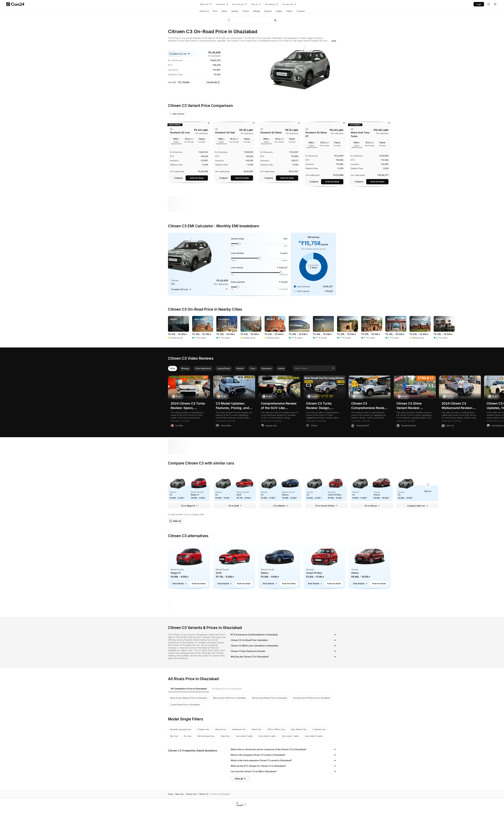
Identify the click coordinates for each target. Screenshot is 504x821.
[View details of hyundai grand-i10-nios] (324, 566)
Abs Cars (174, 736)
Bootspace (267, 368)
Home (171, 794)
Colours (245, 11)
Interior (281, 368)
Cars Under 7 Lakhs (290, 736)
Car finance (270, 4)
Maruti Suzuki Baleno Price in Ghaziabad (269, 698)
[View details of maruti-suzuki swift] (234, 566)
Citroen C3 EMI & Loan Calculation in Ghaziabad (254, 645)
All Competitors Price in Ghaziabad (189, 688)
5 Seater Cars (203, 729)
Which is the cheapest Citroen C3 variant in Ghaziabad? (258, 755)
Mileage (256, 11)
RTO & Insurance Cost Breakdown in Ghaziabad (254, 634)
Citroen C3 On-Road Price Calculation (249, 640)
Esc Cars (187, 736)
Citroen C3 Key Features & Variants (248, 651)
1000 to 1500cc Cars (276, 729)
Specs (224, 11)
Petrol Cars (256, 729)
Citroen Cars (192, 794)
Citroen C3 (204, 11)
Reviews (268, 11)
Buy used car (238, 4)
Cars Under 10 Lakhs (314, 736)
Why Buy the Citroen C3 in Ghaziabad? (250, 656)
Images (279, 11)
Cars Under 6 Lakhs (267, 736)
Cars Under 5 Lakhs (244, 736)
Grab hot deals (197, 178)
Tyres (252, 368)
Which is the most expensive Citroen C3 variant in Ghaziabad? (261, 760)
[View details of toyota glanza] (370, 566)
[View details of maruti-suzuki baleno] (279, 566)
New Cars (204, 4)
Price (215, 11)
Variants (234, 11)
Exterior (240, 368)
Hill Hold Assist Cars (206, 736)
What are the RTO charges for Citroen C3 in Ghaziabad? (258, 766)
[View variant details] (189, 152)
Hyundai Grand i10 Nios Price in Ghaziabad (311, 698)
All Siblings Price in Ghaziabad (227, 688)
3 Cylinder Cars (319, 729)
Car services (287, 4)
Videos (289, 11)
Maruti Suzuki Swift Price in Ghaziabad (229, 698)
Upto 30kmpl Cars (298, 729)
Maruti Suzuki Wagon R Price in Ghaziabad (188, 698)
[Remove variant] (208, 122)
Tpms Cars (225, 736)
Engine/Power (223, 368)
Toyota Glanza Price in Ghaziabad (185, 704)
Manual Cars (220, 729)
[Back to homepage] (15, 4)
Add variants (178, 114)
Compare (301, 11)
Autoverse (220, 4)
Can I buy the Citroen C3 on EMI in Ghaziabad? (254, 771)
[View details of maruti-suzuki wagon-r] (189, 566)
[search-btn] (488, 4)
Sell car (254, 4)
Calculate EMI (211, 82)
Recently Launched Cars (180, 729)
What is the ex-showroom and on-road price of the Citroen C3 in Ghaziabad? (268, 749)
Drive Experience (203, 368)
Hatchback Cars (239, 729)
